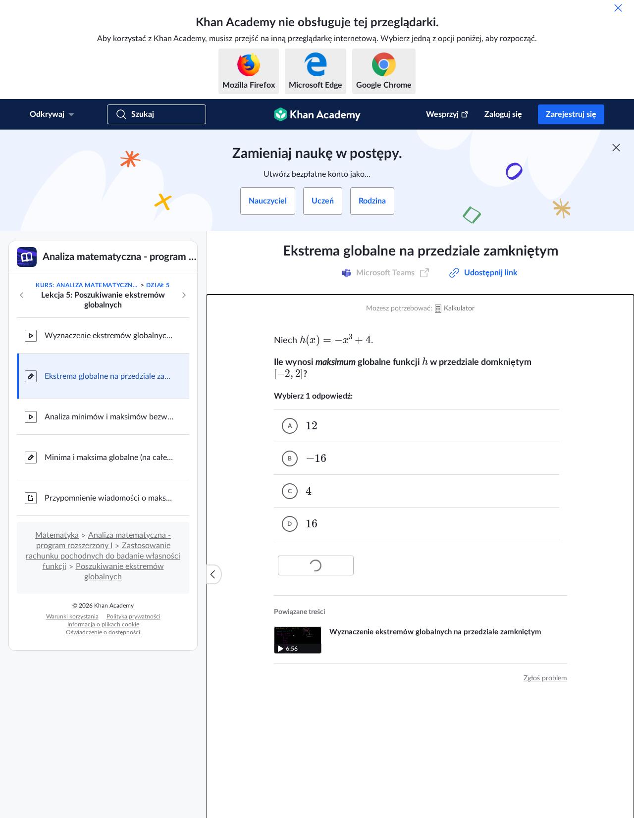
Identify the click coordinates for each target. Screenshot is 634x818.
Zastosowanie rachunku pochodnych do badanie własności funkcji (103, 556)
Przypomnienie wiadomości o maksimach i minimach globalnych (109, 498)
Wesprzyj (442, 114)
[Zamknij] (618, 8)
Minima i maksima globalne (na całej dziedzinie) (109, 457)
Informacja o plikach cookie (103, 624)
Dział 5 (158, 285)
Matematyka (57, 535)
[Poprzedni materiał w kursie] (22, 295)
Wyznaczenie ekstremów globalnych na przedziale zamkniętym (109, 336)
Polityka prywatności (133, 616)
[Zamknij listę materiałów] (214, 574)
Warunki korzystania (72, 616)
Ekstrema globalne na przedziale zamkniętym (109, 376)
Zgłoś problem (545, 678)
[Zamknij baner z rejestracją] (616, 147)
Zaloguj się (503, 114)
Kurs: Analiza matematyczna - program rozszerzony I (87, 285)
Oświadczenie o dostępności (103, 632)
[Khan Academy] (317, 114)
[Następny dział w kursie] (184, 295)
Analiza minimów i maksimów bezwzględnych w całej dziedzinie (109, 417)
